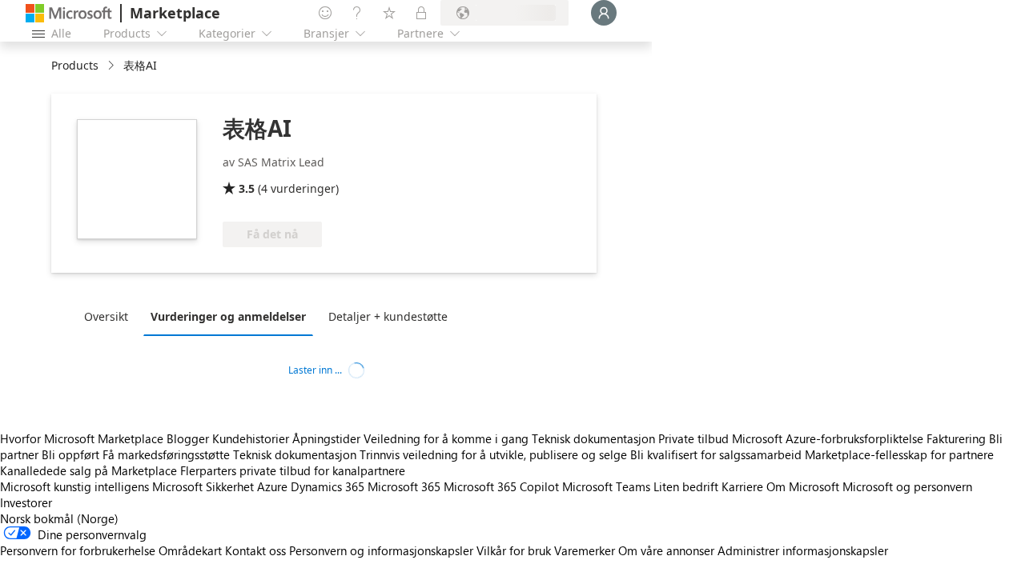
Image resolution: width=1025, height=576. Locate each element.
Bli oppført (70, 454)
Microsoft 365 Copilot (501, 486)
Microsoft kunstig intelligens (74, 486)
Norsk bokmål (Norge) (59, 518)
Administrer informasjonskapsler (803, 550)
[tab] (110, 316)
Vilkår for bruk (513, 550)
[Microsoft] (69, 13)
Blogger (188, 438)
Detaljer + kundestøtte (388, 316)
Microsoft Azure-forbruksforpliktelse (829, 438)
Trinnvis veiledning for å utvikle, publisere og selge (493, 454)
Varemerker (584, 550)
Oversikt (106, 316)
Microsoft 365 (404, 486)
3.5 (247, 188)
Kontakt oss (255, 550)
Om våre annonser (666, 550)
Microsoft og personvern (907, 486)
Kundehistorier (250, 438)
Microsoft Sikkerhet (203, 486)
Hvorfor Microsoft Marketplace (81, 438)
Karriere (742, 486)
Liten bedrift (685, 486)
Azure (272, 486)
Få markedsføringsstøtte (166, 454)
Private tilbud (693, 438)
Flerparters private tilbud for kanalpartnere (292, 470)
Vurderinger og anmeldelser (228, 316)
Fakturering (956, 438)
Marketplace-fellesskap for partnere (899, 454)
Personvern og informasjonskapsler (381, 550)
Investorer (26, 502)
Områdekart (190, 550)
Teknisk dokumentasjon (593, 438)
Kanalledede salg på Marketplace (88, 470)
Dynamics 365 (327, 486)
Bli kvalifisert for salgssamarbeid (716, 454)
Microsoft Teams (606, 486)
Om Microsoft (802, 486)
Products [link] (74, 65)
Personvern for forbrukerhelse (77, 550)
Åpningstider (326, 438)
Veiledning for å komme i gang (446, 438)
